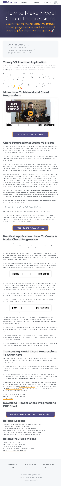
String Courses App (48, 464)
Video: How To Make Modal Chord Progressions (19, 45)
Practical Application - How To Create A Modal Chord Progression (23, 49)
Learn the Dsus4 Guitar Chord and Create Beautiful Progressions (22, 434)
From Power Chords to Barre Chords (14, 444)
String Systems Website (36, 2)
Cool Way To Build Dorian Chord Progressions (16, 426)
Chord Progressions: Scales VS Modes (17, 47)
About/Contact (48, 2)
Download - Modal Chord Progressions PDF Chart (19, 52)
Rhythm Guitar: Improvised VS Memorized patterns (18, 448)
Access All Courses (12, 468)
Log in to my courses (48, 468)
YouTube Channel (30, 468)
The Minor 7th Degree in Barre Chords (14, 450)
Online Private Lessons (30, 466)
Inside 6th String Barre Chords (12, 446)
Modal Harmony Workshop (13, 65)
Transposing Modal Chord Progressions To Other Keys (20, 50)
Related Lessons (12, 53)
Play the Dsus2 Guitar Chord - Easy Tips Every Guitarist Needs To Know (24, 430)
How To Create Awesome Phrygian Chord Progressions (19, 428)
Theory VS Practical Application (15, 44)
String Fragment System (23, 2)
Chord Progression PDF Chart (24, 366)
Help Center (48, 466)
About (23, 475)
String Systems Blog (30, 464)
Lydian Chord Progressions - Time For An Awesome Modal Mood (22, 424)
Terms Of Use (36, 475)
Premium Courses (12, 466)
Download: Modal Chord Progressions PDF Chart (30, 414)
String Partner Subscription (14, 388)
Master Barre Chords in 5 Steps (12, 442)
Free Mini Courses (12, 464)
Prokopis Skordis (8, 398)
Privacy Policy (29, 475)
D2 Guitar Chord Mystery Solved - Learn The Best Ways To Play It (22, 432)
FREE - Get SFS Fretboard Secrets (31, 134)
